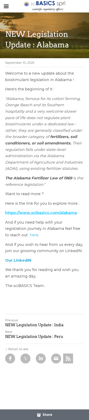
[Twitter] (25, 358)
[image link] (44, 6)
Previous (11, 320)
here (34, 235)
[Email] (56, 358)
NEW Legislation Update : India (34, 325)
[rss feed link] (68, 358)
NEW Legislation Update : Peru (34, 336)
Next (8, 332)
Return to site (18, 349)
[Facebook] (10, 358)
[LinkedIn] (41, 358)
